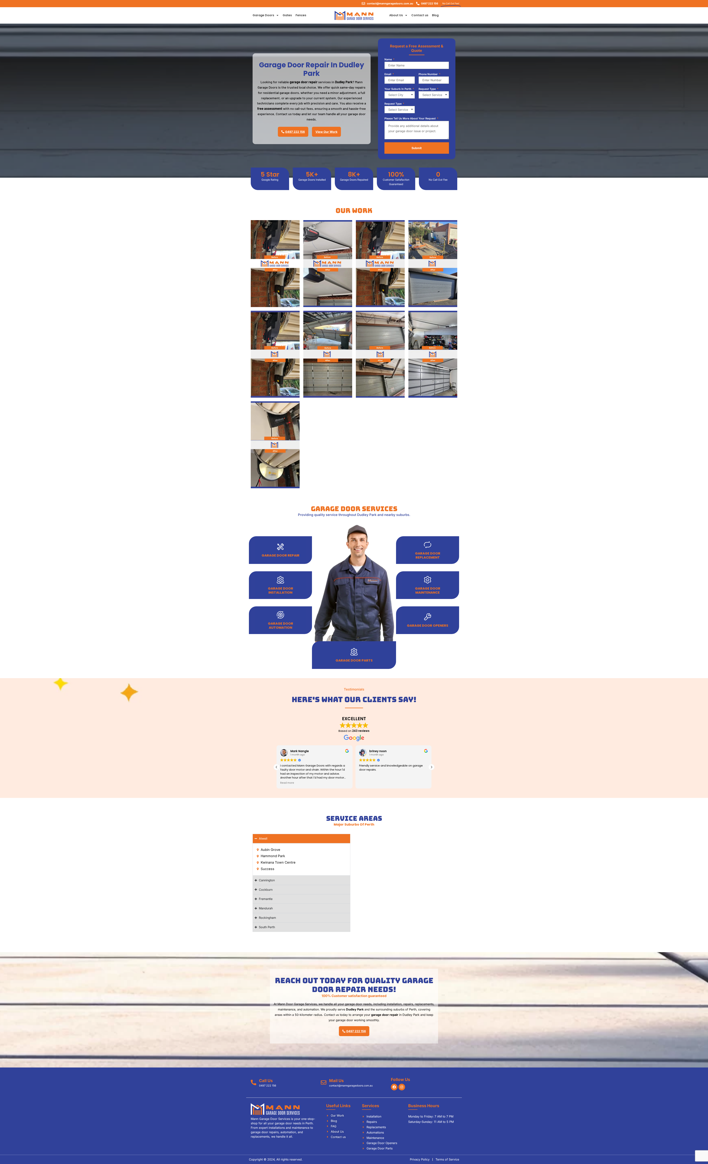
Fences (301, 15)
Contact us (419, 15)
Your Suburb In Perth (398, 88)
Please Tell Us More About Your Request (410, 118)
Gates (287, 15)
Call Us (266, 1080)
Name (388, 59)
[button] (431, 767)
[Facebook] (394, 1087)
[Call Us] (253, 1082)
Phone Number (428, 74)
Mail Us (336, 1080)
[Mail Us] (323, 1082)
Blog (435, 15)
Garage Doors (263, 15)
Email (388, 74)
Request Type (427, 88)
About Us (396, 15)
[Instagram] (401, 1087)
